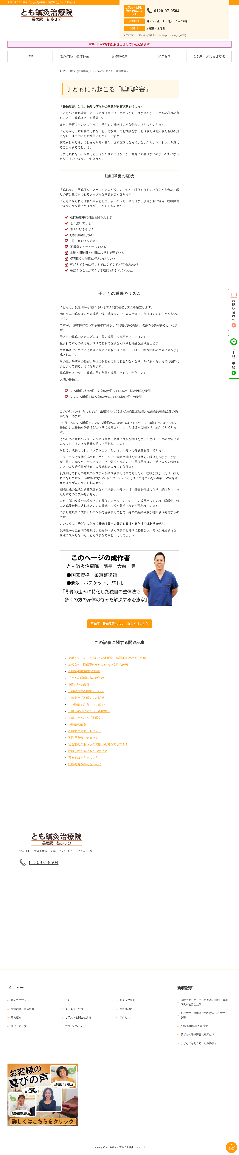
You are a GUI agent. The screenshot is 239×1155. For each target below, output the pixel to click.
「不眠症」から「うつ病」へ (87, 704)
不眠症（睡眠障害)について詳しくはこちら (119, 623)
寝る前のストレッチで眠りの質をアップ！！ (98, 744)
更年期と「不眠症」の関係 (86, 697)
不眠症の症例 (77, 724)
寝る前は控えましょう (83, 757)
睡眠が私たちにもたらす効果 (87, 751)
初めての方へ (19, 1000)
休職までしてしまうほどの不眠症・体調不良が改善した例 (107, 658)
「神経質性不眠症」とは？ (86, 691)
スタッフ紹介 (127, 1000)
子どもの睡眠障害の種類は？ (87, 677)
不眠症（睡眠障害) (78, 71)
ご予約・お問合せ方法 (209, 56)
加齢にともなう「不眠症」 (86, 717)
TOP (30, 56)
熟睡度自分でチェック (83, 737)
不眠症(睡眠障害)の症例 (84, 671)
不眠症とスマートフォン (84, 731)
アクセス (164, 56)
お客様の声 (120, 56)
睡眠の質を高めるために (84, 764)
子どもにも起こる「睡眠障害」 (199, 1043)
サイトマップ (19, 1026)
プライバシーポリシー (78, 1026)
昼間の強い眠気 (78, 684)
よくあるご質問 (74, 1009)
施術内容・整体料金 (74, 56)
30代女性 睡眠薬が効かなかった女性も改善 (98, 664)
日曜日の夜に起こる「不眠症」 (89, 711)
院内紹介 (16, 1017)
